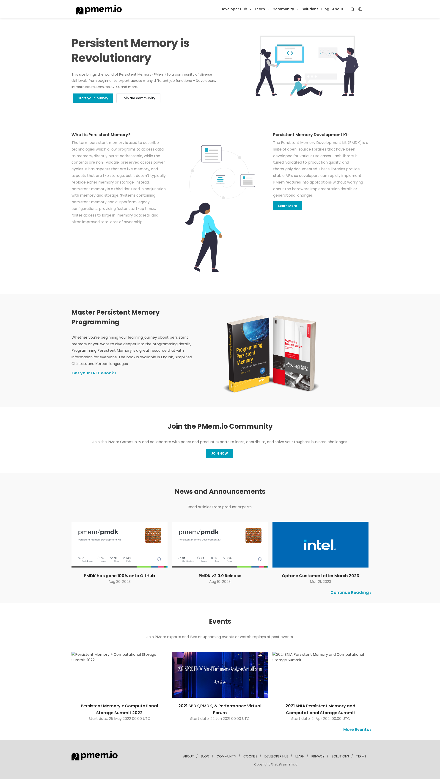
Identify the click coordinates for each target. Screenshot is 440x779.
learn (299, 756)
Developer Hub (233, 9)
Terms (361, 756)
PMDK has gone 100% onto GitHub (119, 576)
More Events (356, 729)
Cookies (250, 756)
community (226, 756)
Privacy (317, 756)
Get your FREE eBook (93, 373)
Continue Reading (350, 592)
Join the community (138, 98)
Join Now (219, 453)
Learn (260, 9)
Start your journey (93, 98)
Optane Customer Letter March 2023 (320, 576)
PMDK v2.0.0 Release (220, 576)
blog (205, 756)
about (188, 756)
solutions (340, 756)
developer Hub (276, 756)
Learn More (287, 205)
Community (283, 9)
